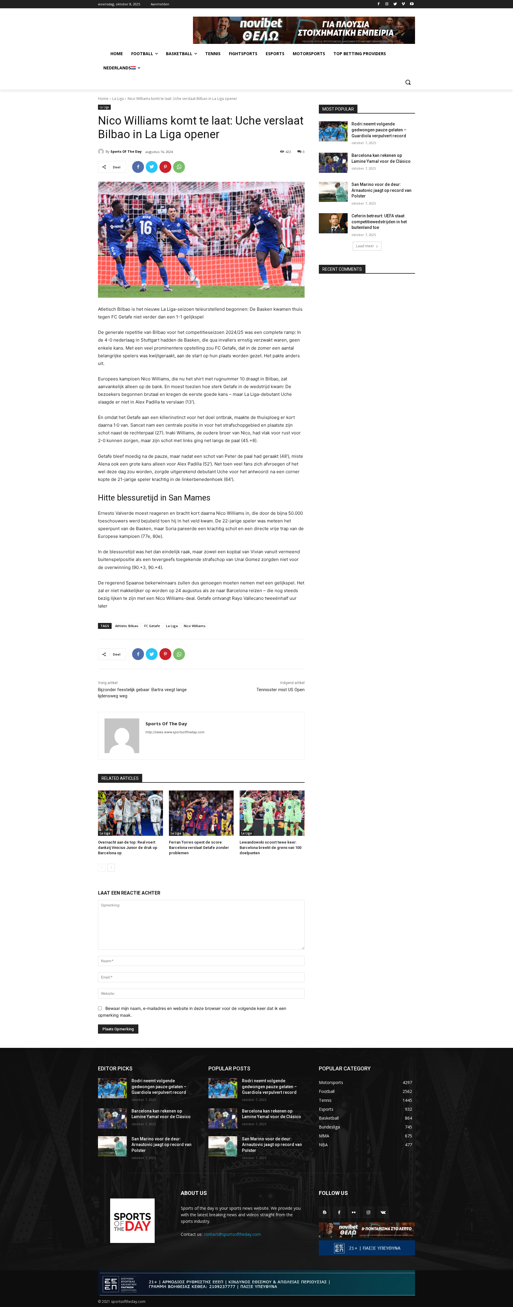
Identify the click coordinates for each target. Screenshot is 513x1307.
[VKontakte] (383, 1212)
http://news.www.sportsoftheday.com (175, 732)
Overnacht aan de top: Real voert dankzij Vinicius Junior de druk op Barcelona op (127, 847)
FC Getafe (152, 626)
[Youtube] (411, 4)
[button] (408, 82)
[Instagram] (387, 4)
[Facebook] (378, 4)
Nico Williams (194, 626)
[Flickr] (354, 1212)
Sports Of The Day (126, 151)
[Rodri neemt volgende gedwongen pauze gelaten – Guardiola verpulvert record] (333, 131)
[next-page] (111, 867)
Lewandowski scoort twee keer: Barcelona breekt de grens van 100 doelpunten (270, 847)
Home (103, 98)
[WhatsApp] (179, 167)
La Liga (118, 98)
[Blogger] (324, 1212)
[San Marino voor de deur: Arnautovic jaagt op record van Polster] (333, 192)
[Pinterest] (165, 167)
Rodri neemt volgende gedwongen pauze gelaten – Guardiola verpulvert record (379, 130)
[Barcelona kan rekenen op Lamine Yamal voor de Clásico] (333, 163)
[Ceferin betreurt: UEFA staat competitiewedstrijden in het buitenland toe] (333, 223)
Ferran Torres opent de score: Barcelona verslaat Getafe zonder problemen (199, 847)
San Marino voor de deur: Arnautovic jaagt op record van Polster (381, 190)
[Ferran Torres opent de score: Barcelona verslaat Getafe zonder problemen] (201, 813)
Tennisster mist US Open (280, 689)
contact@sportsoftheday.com (232, 1234)
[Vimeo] (403, 4)
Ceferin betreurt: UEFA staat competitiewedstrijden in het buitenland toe (379, 221)
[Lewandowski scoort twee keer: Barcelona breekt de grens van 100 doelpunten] (272, 813)
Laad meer (365, 245)
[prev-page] (101, 867)
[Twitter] (395, 4)
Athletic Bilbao (126, 626)
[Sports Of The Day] (102, 151)
